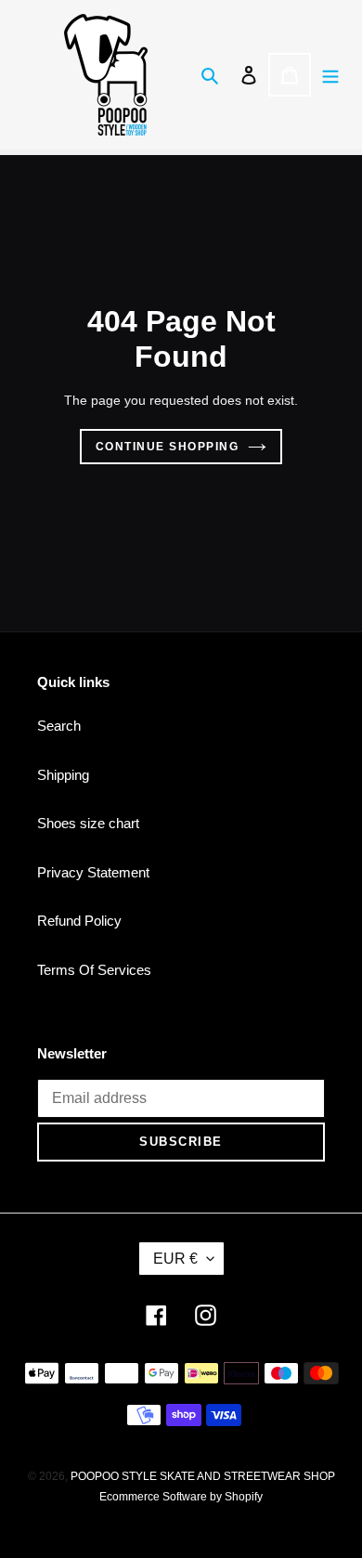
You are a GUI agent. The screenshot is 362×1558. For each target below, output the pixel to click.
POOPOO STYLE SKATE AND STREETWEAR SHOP (203, 1476)
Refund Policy (79, 920)
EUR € (175, 1258)
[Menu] (330, 75)
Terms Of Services (94, 970)
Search (59, 726)
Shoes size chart (88, 823)
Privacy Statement (93, 872)
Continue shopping (167, 446)
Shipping (63, 775)
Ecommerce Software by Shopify (181, 1496)
